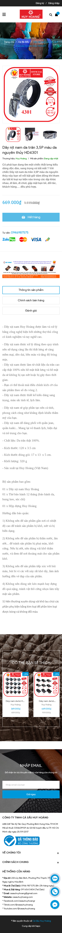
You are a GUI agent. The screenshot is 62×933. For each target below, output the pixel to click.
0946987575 (19, 232)
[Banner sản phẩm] (31, 268)
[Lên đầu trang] (51, 926)
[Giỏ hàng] (57, 14)
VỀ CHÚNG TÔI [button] (11, 852)
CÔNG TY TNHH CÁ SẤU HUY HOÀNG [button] (25, 817)
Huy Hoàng (16, 704)
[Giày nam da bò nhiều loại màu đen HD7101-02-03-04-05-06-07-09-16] (46, 684)
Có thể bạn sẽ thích (31, 662)
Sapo (37, 926)
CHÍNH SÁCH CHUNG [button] (15, 862)
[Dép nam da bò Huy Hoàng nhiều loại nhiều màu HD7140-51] (16, 684)
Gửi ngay (31, 794)
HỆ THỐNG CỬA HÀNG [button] (16, 871)
